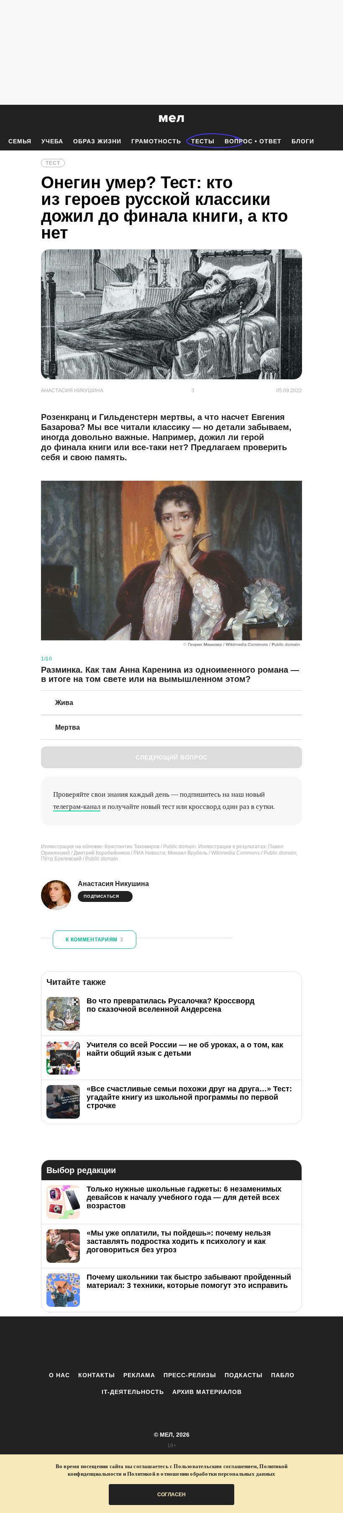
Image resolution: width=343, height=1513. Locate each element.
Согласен (171, 1494)
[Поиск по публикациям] (8, 119)
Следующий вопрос (171, 757)
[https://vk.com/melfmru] (148, 1343)
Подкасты (244, 1375)
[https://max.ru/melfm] (240, 1343)
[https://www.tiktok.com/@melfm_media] (171, 1343)
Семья (19, 141)
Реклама (139, 1375)
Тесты (203, 141)
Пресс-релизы (190, 1375)
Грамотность (156, 141)
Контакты (96, 1375)
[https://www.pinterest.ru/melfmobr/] (194, 1343)
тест (53, 163)
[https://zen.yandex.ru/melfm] (125, 1343)
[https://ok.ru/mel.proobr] (217, 1343)
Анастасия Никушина (113, 883)
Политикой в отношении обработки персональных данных (201, 1474)
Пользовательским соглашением (215, 1466)
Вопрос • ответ (253, 141)
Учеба (52, 141)
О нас (59, 1375)
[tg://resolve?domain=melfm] (102, 1343)
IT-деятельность (133, 1392)
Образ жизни (97, 141)
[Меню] (330, 118)
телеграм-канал (76, 807)
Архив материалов (207, 1392)
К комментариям (94, 940)
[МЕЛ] (171, 118)
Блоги (303, 141)
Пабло (282, 1375)
